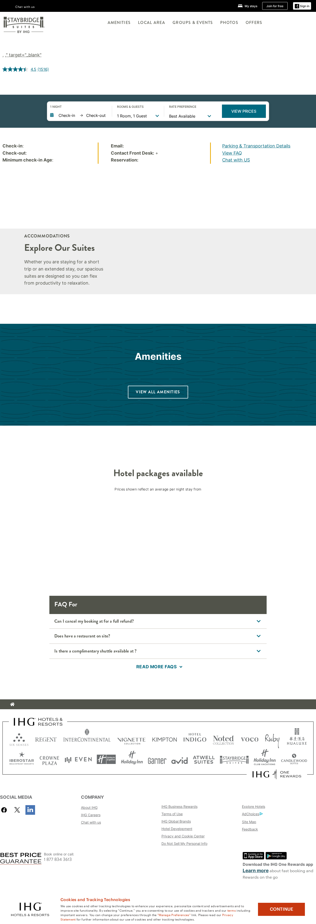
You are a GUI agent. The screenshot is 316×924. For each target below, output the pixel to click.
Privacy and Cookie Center (183, 836)
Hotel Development (176, 829)
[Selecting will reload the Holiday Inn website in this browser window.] (132, 759)
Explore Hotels (253, 806)
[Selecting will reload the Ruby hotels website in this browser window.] (272, 738)
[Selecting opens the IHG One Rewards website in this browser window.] (277, 774)
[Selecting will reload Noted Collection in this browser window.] (223, 738)
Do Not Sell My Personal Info (184, 843)
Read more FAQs (156, 666)
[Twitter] (17, 810)
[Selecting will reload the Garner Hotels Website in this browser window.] (157, 759)
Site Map (249, 822)
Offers (254, 22)
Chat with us (91, 822)
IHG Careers (90, 815)
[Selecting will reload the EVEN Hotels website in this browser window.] (78, 759)
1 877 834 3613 (58, 859)
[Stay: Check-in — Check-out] (78, 115)
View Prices (243, 111)
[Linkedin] (30, 810)
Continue (281, 909)
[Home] (12, 704)
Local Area (151, 22)
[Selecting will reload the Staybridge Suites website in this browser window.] (234, 759)
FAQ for (65, 604)
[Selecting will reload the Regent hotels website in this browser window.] (46, 738)
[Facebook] (5, 810)
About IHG (89, 807)
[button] (302, 6)
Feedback (250, 829)
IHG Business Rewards (179, 806)
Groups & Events (193, 22)
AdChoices (250, 814)
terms (231, 910)
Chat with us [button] (25, 6)
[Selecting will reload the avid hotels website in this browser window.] (179, 759)
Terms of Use (172, 814)
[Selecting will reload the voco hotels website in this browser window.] (249, 738)
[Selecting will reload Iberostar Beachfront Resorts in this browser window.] (22, 759)
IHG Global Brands (176, 821)
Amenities (119, 22)
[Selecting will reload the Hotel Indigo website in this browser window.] (194, 738)
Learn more (256, 870)
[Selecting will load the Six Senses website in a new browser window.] (19, 738)
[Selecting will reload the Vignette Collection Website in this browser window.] (131, 738)
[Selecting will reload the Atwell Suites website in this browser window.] (204, 759)
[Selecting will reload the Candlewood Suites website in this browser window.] (294, 759)
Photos (229, 22)
